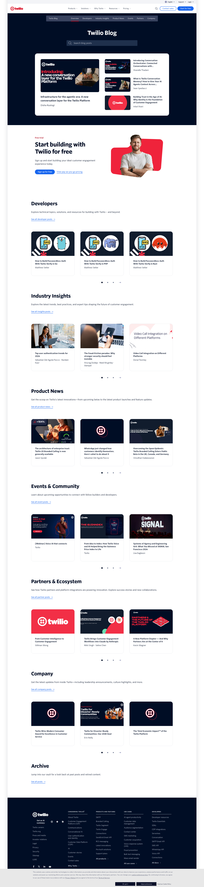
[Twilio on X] (40, 866)
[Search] (156, 8)
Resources (113, 8)
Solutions (85, 8)
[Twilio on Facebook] (34, 867)
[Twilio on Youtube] (50, 866)
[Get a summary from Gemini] (58, 822)
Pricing (126, 8)
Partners (140, 18)
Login (189, 2)
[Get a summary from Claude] (63, 822)
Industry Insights (102, 18)
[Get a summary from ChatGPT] (52, 822)
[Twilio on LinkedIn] (45, 866)
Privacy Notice (70, 878)
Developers (87, 18)
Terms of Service (104, 878)
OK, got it (125, 884)
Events (130, 18)
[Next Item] (120, 282)
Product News (118, 18)
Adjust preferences (146, 884)
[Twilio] (16, 8)
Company (151, 18)
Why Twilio (98, 8)
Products (71, 8)
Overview (75, 18)
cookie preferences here (140, 875)
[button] (102, 282)
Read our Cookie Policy (164, 884)
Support (181, 2)
